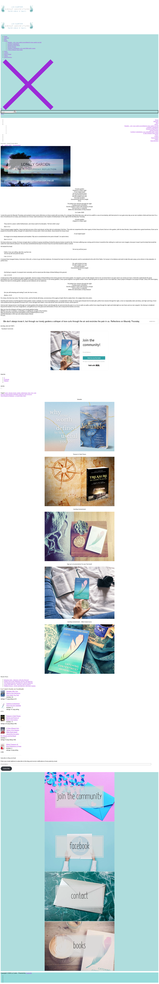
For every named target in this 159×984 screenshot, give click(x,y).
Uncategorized (16, 145)
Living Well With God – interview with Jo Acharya (17, 684)
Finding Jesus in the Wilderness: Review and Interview (18, 681)
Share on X (152, 321)
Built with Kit (94, 365)
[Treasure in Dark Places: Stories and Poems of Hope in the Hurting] (3, 718)
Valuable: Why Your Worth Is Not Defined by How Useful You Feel (13, 693)
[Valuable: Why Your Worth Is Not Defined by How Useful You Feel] (3, 693)
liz (2, 145)
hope (29, 393)
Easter (14, 393)
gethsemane (24, 393)
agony (6, 393)
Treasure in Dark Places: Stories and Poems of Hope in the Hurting (13, 718)
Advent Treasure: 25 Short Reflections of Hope (13, 745)
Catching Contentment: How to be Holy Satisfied (13, 704)
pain (35, 393)
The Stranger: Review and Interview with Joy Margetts (18, 683)
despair (10, 393)
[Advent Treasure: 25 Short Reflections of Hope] (3, 746)
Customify (29, 973)
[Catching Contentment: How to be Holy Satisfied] (3, 706)
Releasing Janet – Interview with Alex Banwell (16, 680)
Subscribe (6, 768)
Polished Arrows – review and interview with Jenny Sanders (20, 686)
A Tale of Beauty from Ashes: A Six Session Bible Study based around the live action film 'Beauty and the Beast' (10, 732)
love (32, 393)
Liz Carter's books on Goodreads (12, 689)
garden (18, 393)
